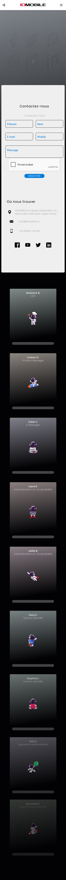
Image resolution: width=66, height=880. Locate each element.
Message (12, 150)
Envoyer (34, 176)
